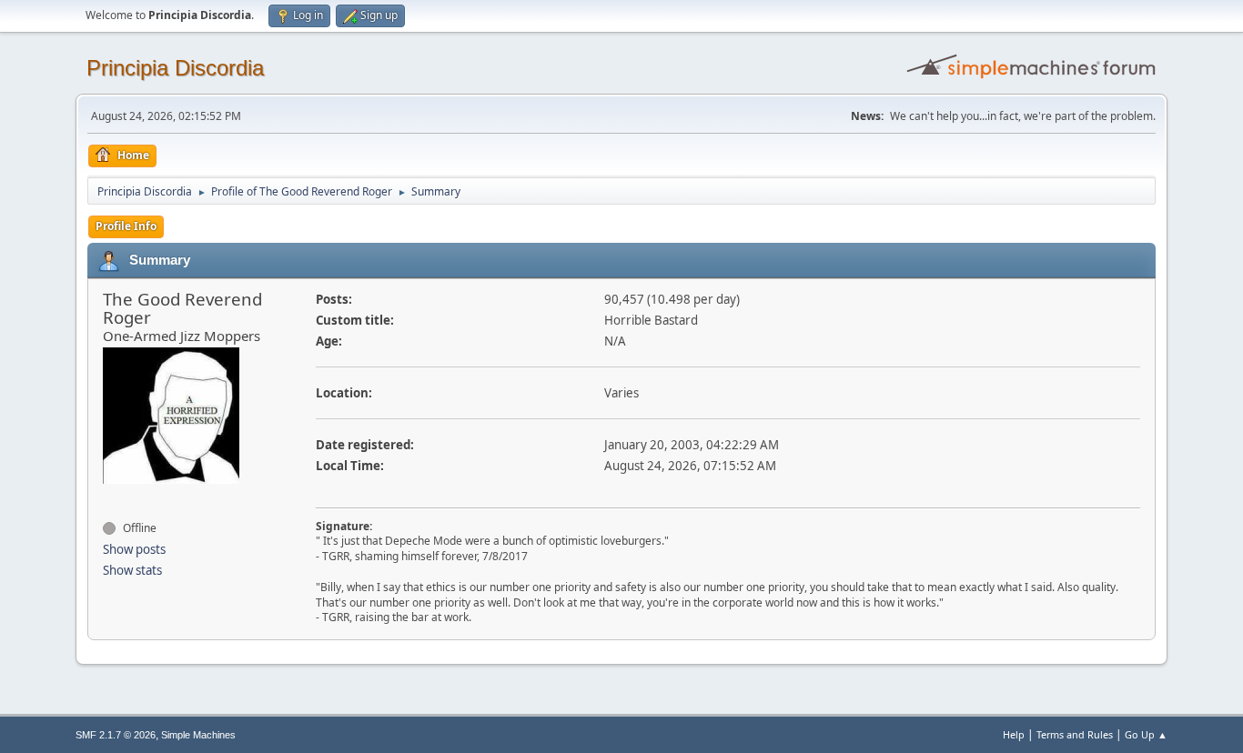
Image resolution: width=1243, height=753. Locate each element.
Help (1014, 734)
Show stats (132, 570)
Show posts (134, 549)
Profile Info (126, 226)
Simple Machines (198, 734)
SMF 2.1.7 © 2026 (116, 734)
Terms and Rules (1074, 734)
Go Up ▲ (1146, 734)
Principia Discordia (175, 67)
